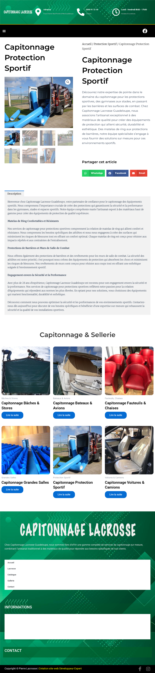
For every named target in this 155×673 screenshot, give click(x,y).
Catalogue (12, 575)
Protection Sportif (105, 44)
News (11, 624)
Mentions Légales (18, 633)
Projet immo (15, 628)
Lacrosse (12, 568)
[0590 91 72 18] (80, 12)
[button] (4, 31)
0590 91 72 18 (92, 9)
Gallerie (11, 581)
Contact (11, 587)
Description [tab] (14, 193)
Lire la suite (12, 415)
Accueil (86, 44)
